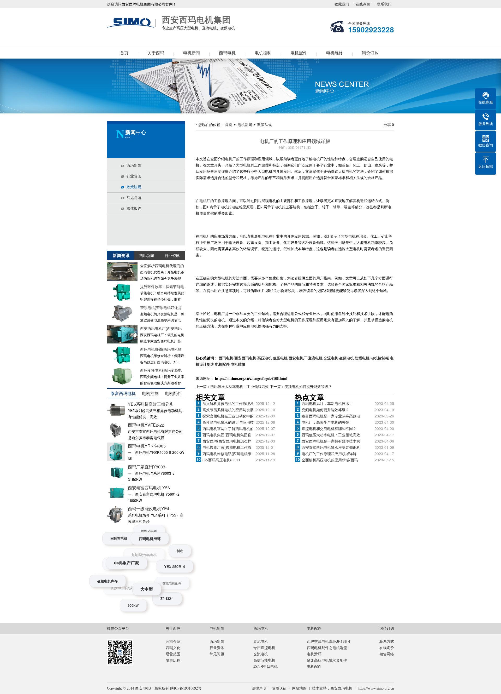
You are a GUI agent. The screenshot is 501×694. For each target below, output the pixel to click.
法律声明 (259, 688)
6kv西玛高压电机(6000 (221, 459)
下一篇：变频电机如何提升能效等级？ (301, 386)
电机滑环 (314, 653)
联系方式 (386, 641)
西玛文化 (173, 647)
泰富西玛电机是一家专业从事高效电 (331, 415)
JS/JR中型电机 (265, 666)
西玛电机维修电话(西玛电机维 (226, 453)
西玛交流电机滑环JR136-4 (328, 641)
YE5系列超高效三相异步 (151, 404)
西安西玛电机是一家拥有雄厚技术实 (331, 441)
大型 (261, 172)
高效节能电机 (264, 660)
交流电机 (260, 653)
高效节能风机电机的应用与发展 (228, 409)
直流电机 (260, 641)
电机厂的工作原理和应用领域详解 (329, 453)
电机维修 (334, 53)
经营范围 (173, 653)
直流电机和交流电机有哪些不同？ (329, 428)
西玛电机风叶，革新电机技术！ (327, 403)
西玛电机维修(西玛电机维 (161, 349)
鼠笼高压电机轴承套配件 (327, 660)
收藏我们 (342, 3)
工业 (257, 314)
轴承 (336, 207)
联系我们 (384, 3)
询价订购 (370, 53)
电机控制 (263, 53)
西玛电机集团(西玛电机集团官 (226, 434)
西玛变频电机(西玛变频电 (161, 370)
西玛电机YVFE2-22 (146, 425)
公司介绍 (173, 641)
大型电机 (243, 165)
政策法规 (264, 124)
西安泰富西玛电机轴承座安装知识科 (331, 447)
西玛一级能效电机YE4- (149, 509)
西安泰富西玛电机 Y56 (149, 488)
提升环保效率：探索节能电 (162, 286)
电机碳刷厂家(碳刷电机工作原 (226, 447)
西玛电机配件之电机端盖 (327, 647)
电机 (316, 159)
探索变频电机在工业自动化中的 (228, 415)
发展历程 (173, 660)
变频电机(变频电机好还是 (161, 307)
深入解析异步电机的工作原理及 (228, 403)
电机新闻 (191, 53)
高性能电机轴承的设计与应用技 (228, 422)
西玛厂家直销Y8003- (147, 467)
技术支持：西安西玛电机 (332, 688)
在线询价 (363, 3)
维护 (290, 249)
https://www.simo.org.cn (376, 688)
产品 (261, 178)
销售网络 (386, 653)
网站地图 (299, 688)
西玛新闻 (217, 641)
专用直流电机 (264, 647)
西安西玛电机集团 (132, 23)
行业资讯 (217, 647)
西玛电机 (227, 53)
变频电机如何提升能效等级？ (325, 409)
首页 (124, 53)
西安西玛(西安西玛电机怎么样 (226, 441)
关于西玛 (155, 53)
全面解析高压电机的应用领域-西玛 (330, 459)
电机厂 (230, 159)
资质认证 (279, 688)
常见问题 (217, 653)
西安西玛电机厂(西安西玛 (161, 328)
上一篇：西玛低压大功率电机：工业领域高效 (233, 386)
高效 (236, 249)
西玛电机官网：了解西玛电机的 (228, 428)
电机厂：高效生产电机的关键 (325, 422)
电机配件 (298, 53)
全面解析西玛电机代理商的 (162, 265)
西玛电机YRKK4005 (147, 446)
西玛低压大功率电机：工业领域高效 (331, 434)
